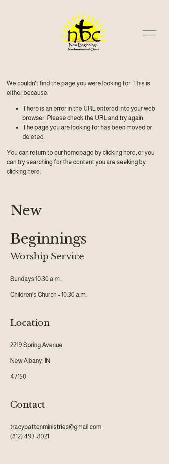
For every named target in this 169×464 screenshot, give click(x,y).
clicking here (119, 152)
